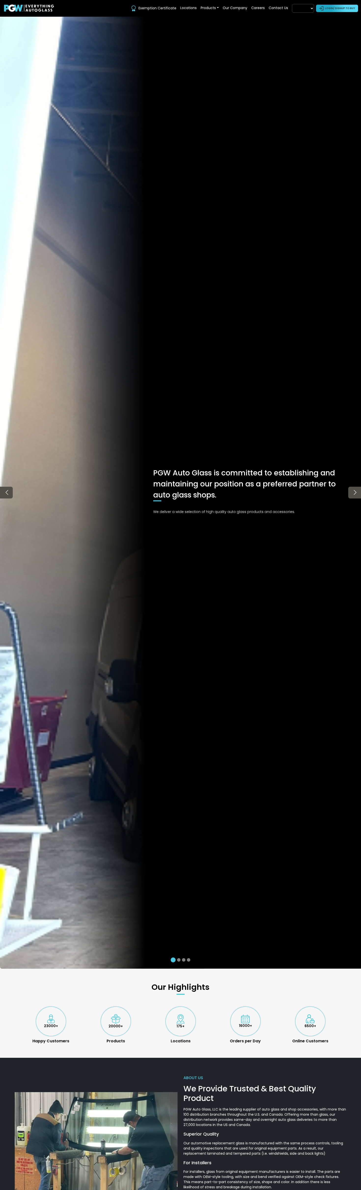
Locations (188, 7)
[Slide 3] (183, 960)
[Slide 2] (178, 960)
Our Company (235, 7)
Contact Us (278, 7)
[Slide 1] (172, 960)
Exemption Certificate (157, 8)
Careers (258, 7)
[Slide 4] (188, 960)
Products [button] (208, 7)
